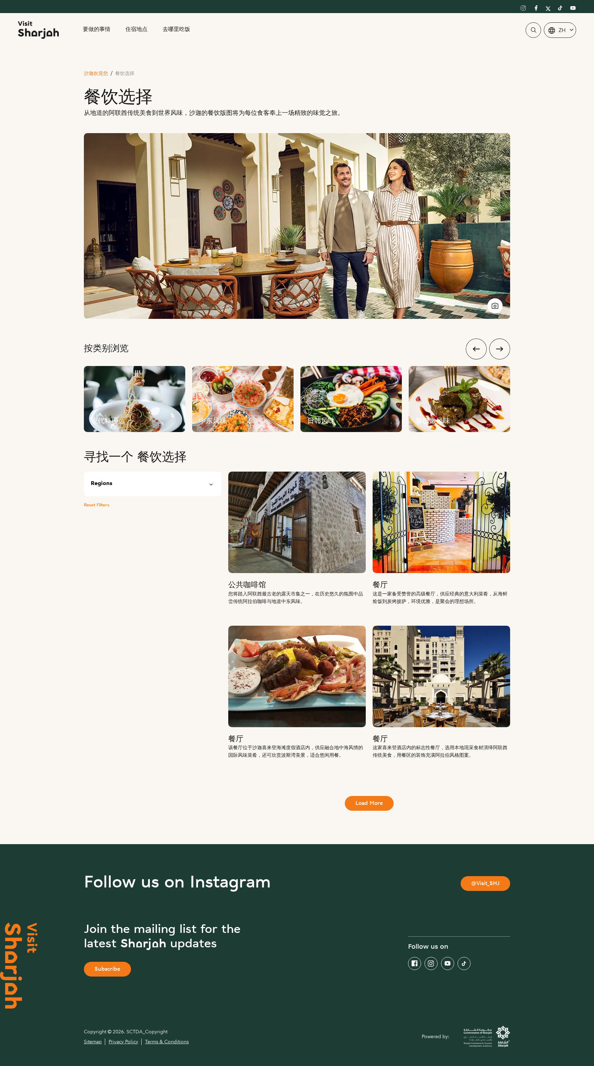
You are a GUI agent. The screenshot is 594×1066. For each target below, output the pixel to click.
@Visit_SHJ (485, 884)
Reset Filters (96, 505)
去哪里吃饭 (176, 30)
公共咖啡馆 (247, 585)
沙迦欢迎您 (96, 73)
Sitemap (93, 1041)
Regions (101, 484)
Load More (369, 804)
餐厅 (380, 585)
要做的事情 (96, 30)
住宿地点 (136, 30)
